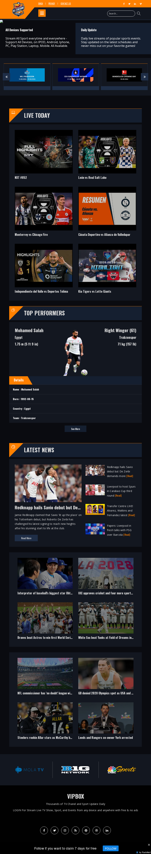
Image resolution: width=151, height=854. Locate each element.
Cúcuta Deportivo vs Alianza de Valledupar (104, 234)
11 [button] (84, 776)
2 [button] (75, 56)
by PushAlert (145, 852)
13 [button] (95, 776)
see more (75, 429)
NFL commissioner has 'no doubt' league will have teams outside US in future (65, 693)
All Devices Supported (19, 30)
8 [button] (67, 776)
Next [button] (144, 76)
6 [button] (56, 776)
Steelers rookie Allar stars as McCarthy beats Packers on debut (57, 737)
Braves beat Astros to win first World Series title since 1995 (55, 637)
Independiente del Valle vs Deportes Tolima (41, 291)
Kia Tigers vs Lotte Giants (94, 291)
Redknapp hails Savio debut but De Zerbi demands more (65, 507)
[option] (75, 21)
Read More (26, 538)
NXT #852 (21, 177)
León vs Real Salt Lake (92, 177)
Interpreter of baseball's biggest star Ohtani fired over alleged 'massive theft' (66, 593)
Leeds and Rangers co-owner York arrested (105, 737)
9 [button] (73, 776)
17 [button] (117, 776)
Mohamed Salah (29, 330)
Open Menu (42, 13)
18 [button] (122, 776)
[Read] (129, 476)
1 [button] (70, 56)
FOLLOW (110, 848)
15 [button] (106, 776)
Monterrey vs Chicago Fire (31, 234)
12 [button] (89, 776)
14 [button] (100, 776)
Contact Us (66, 4)
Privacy (51, 4)
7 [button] (62, 776)
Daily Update (88, 30)
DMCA (40, 4)
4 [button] (45, 776)
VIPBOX (75, 796)
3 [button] (81, 56)
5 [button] (50, 776)
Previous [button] (6, 76)
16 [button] (111, 776)
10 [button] (78, 776)
